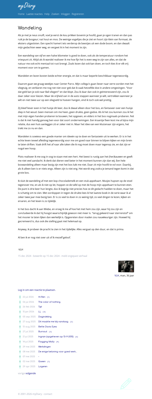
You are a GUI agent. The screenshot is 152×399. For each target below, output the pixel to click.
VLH (117, 275)
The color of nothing (49, 302)
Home (21, 14)
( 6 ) (76, 337)
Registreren (78, 14)
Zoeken (55, 14)
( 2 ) (71, 322)
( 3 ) (44, 312)
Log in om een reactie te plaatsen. (37, 290)
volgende (31, 373)
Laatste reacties (34, 14)
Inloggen (65, 14)
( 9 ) (57, 342)
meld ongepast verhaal (74, 256)
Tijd (40, 307)
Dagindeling (45, 316)
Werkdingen (44, 347)
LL (39, 311)
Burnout (42, 331)
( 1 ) (48, 297)
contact (48, 394)
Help (47, 14)
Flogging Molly (46, 341)
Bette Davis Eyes (47, 326)
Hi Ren (41, 297)
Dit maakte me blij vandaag (53, 321)
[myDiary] (75, 6)
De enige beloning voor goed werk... (57, 351)
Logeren (42, 366)
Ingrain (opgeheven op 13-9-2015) (55, 336)
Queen (42, 361)
